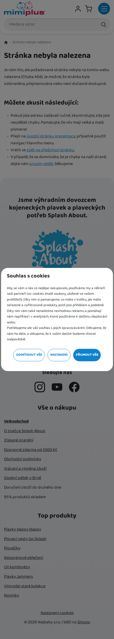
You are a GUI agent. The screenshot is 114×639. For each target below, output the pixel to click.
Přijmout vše (87, 355)
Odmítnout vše (29, 355)
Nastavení (59, 355)
